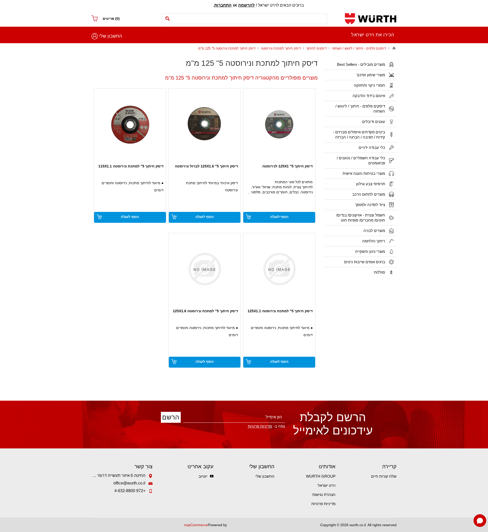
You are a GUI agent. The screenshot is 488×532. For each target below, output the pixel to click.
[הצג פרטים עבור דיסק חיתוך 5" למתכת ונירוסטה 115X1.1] (130, 124)
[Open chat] (480, 520)
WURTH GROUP (321, 476)
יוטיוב (203, 476)
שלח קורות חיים (383, 476)
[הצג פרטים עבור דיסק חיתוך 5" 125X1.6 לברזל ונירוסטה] (205, 124)
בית (393, 48)
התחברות (223, 5)
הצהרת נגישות (324, 494)
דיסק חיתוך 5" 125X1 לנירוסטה (287, 166)
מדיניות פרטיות (323, 504)
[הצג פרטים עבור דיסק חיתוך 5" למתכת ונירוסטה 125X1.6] (205, 269)
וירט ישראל (327, 485)
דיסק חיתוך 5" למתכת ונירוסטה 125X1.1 (280, 311)
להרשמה (246, 5)
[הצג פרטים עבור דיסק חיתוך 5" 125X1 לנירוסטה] (279, 124)
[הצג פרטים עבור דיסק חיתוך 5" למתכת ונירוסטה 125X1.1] (279, 269)
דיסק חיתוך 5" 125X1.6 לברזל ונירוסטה (206, 166)
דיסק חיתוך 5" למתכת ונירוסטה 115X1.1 (130, 166)
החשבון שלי (110, 36)
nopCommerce (196, 525)
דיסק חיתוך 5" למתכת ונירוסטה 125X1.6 (205, 311)
